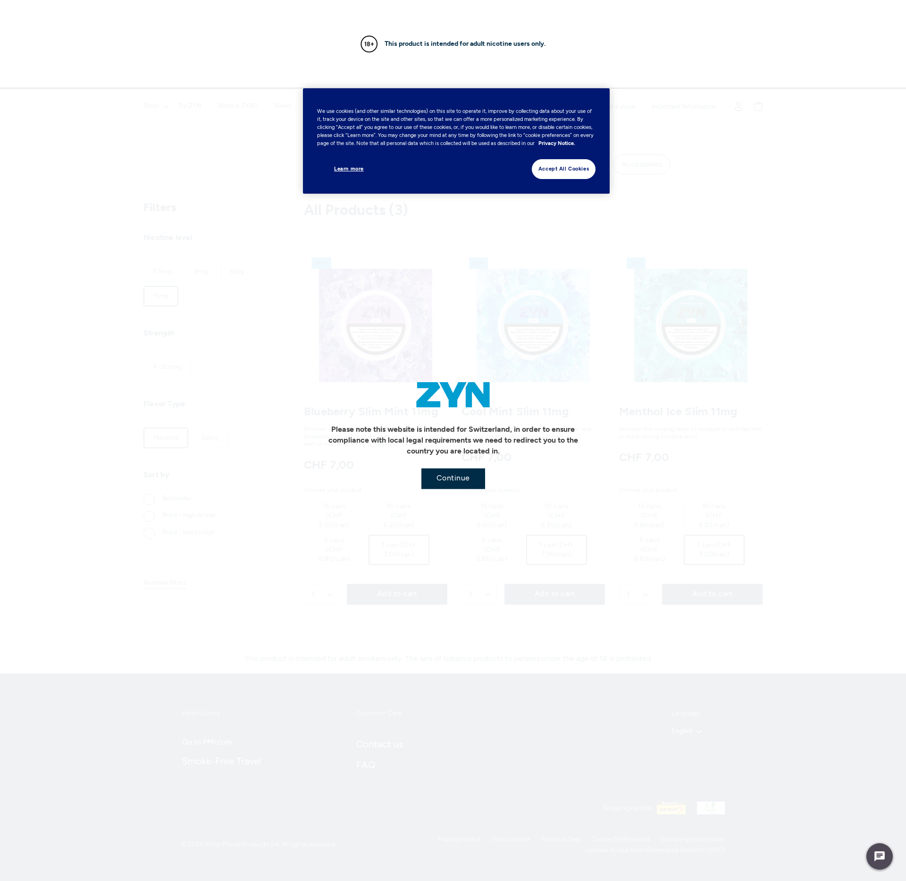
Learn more (349, 168)
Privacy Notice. (556, 143)
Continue (453, 477)
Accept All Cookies (563, 168)
